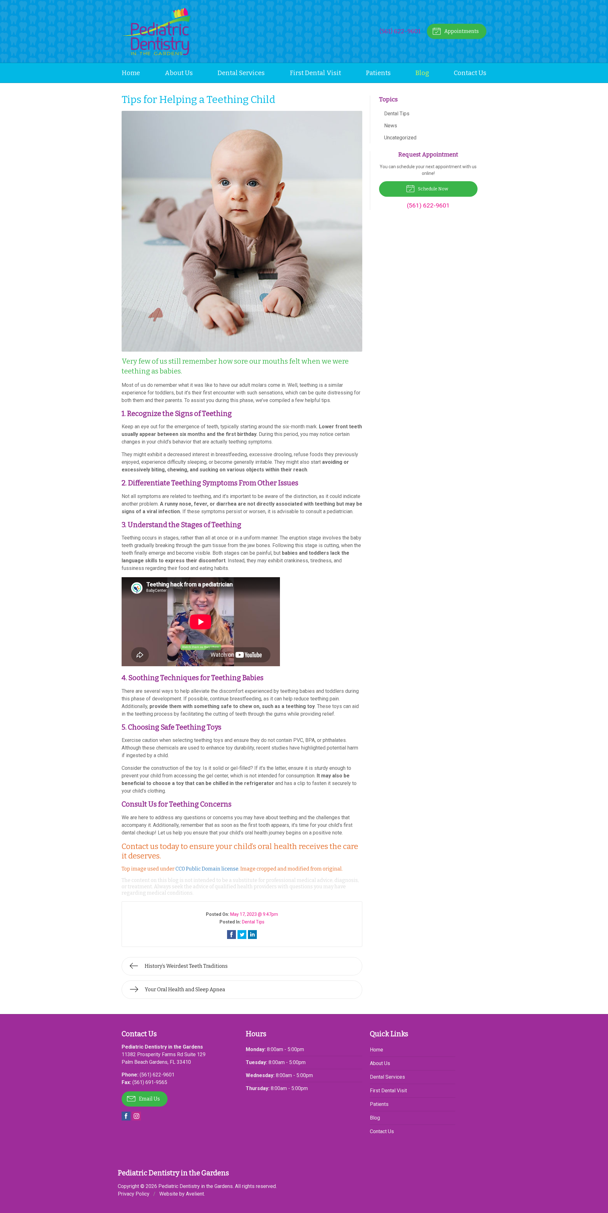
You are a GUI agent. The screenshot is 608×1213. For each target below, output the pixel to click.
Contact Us (470, 73)
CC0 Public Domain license (206, 869)
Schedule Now (432, 189)
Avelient (195, 1194)
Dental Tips (253, 921)
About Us (179, 73)
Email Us (149, 1099)
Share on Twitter (242, 934)
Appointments (461, 31)
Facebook (126, 1116)
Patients (378, 73)
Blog (422, 73)
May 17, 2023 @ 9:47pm (254, 914)
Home (131, 73)
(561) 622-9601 (400, 31)
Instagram (136, 1116)
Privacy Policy (133, 1194)
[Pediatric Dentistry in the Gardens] (156, 31)
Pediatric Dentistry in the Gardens (195, 1186)
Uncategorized (400, 138)
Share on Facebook (231, 934)
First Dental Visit (315, 73)
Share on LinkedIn (252, 934)
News (390, 126)
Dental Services (241, 73)
